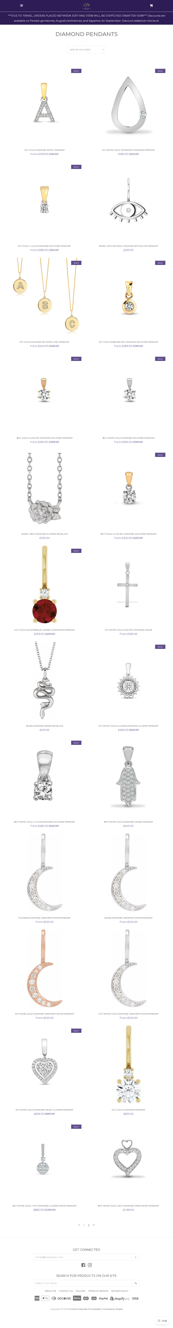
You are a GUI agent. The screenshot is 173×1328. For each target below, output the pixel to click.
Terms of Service (98, 1291)
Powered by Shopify (113, 1309)
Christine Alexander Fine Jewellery (85, 1309)
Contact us (66, 1291)
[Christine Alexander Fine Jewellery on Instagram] (90, 1265)
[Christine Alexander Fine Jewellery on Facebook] (83, 1265)
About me (50, 1291)
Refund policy (119, 1291)
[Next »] (94, 1225)
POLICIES (80, 1291)
